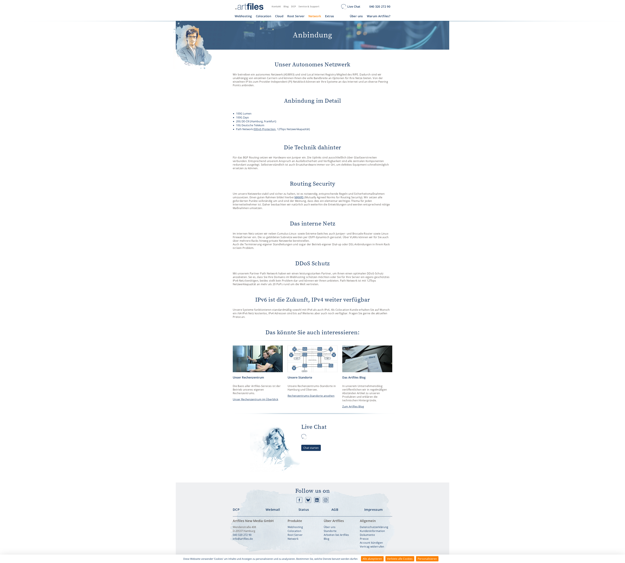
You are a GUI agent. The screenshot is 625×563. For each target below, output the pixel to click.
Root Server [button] (296, 16)
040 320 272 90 (242, 535)
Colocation (294, 531)
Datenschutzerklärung (374, 527)
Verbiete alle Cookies (400, 559)
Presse (364, 539)
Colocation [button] (263, 16)
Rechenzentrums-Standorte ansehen (311, 396)
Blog (286, 6)
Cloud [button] (279, 16)
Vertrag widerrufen (372, 546)
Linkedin (317, 500)
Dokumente (367, 535)
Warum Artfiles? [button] (378, 16)
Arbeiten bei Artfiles (336, 535)
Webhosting (295, 527)
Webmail (273, 510)
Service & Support (309, 6)
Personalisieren (427, 559)
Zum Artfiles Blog (353, 406)
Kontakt (276, 6)
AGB (334, 510)
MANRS (299, 197)
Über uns (330, 527)
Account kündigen (371, 542)
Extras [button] (329, 16)
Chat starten (311, 448)
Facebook (299, 500)
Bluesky (308, 500)
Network (293, 539)
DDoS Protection (265, 129)
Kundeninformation (372, 531)
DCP (293, 6)
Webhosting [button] (243, 16)
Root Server (295, 535)
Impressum (373, 510)
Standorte (330, 531)
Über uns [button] (356, 16)
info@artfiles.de (243, 539)
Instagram (326, 500)
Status (304, 510)
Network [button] (314, 16)
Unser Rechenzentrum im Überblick (255, 399)
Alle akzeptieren (372, 559)
